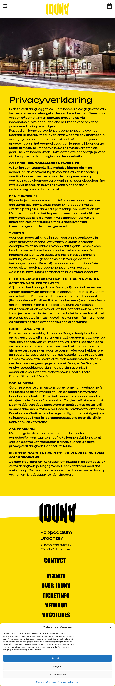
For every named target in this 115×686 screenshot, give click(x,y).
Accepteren (57, 658)
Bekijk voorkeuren (57, 674)
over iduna (56, 585)
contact (55, 560)
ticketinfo (56, 595)
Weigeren (57, 666)
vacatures (56, 614)
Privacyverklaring (68, 682)
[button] (110, 627)
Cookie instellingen (46, 682)
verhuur (56, 604)
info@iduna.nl (19, 122)
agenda (56, 575)
